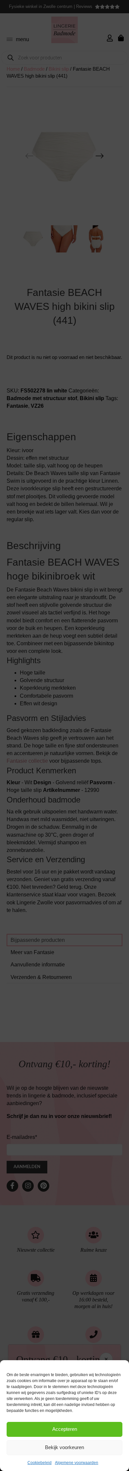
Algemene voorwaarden (76, 1462)
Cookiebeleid (39, 1462)
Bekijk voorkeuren (64, 1447)
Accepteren (64, 1429)
